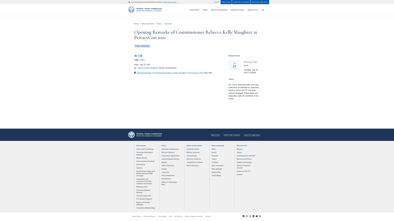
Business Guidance (194, 159)
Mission (239, 149)
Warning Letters (142, 187)
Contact (239, 174)
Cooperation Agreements (170, 156)
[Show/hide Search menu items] (263, 10)
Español (216, 2)
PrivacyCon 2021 (250, 63)
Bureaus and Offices (244, 159)
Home (136, 24)
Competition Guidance (195, 162)
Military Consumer (193, 152)
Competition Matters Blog (145, 208)
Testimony (165, 172)
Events (214, 152)
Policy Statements (168, 175)
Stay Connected (217, 165)
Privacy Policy (136, 216)
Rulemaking (140, 164)
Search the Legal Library (260, 2)
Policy (142, 60)
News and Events (148, 24)
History (239, 152)
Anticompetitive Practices (145, 161)
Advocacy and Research (170, 149)
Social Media (216, 175)
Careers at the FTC (243, 171)
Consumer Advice (193, 149)
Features (215, 156)
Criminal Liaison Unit (143, 196)
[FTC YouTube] (257, 216)
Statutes (139, 168)
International (166, 179)
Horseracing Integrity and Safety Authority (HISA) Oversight (145, 173)
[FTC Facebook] (244, 216)
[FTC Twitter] (250, 216)
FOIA (170, 216)
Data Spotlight (217, 169)
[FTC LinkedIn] (253, 216)
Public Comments (167, 165)
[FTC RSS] (260, 216)
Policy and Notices (150, 216)
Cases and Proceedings (144, 149)
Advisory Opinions (168, 152)
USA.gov (208, 216)
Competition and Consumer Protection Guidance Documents (144, 181)
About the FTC (242, 145)
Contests (215, 162)
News (159, 24)
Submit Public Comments (241, 2)
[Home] (145, 12)
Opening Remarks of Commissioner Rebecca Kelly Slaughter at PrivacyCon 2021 (170, 73)
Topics (234, 85)
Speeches (168, 24)
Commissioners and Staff (246, 156)
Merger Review (141, 158)
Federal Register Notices (170, 159)
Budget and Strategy (244, 162)
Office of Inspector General (194, 216)
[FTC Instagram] (247, 216)
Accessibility (162, 216)
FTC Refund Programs (144, 199)
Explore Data (216, 172)
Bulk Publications (193, 165)
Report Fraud (226, 2)
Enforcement (141, 145)
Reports (164, 162)
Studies (164, 169)
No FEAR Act (178, 216)
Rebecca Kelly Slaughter (148, 68)
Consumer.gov (192, 156)
